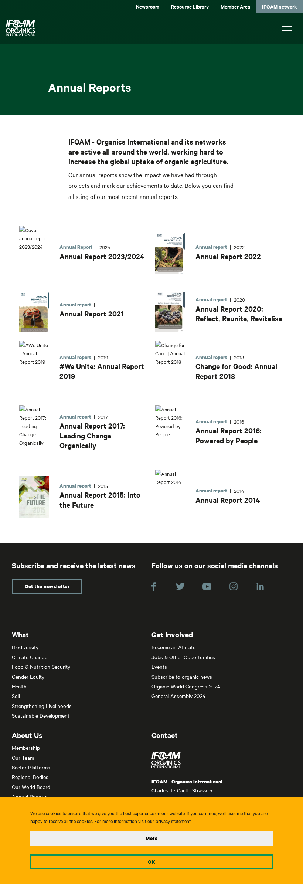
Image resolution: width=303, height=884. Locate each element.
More (151, 838)
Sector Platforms (31, 767)
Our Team (23, 757)
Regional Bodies (30, 776)
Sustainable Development (40, 715)
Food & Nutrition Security (41, 666)
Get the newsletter (47, 586)
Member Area (235, 6)
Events (159, 666)
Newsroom (147, 6)
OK (151, 861)
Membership (26, 747)
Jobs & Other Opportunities (183, 657)
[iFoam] (20, 28)
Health (19, 686)
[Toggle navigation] (287, 27)
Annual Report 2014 (227, 500)
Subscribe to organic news (182, 676)
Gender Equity (28, 676)
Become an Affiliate (173, 647)
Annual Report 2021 (91, 313)
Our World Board (31, 786)
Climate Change (29, 657)
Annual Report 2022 (228, 256)
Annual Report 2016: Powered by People (228, 435)
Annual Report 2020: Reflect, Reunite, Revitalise (238, 313)
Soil (16, 696)
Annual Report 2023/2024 (101, 256)
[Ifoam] (221, 760)
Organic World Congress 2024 (186, 686)
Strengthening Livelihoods (42, 705)
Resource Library (190, 6)
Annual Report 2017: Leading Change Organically (92, 435)
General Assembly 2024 (178, 696)
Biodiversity (25, 647)
